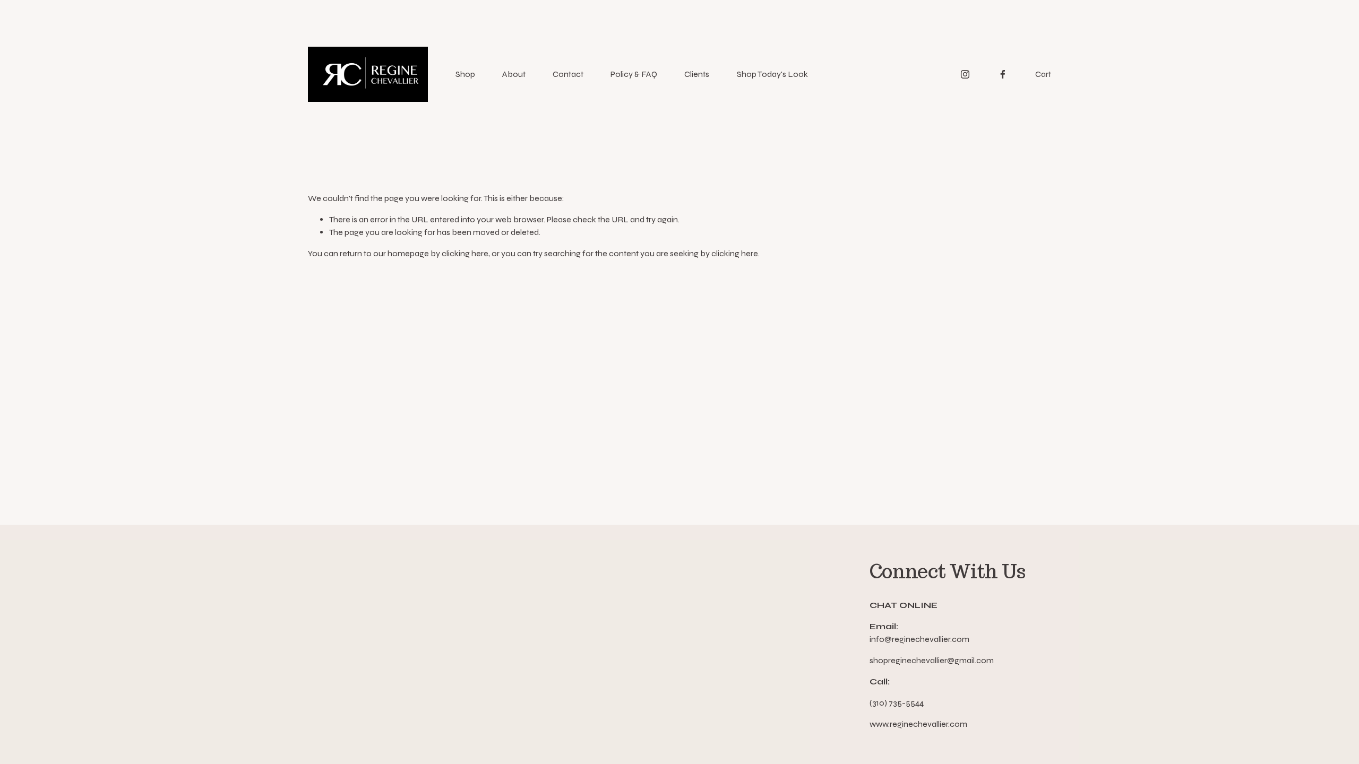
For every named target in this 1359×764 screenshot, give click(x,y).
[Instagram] (965, 74)
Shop (465, 74)
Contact (568, 74)
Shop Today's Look (772, 74)
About (514, 74)
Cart (1043, 74)
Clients (696, 74)
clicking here (465, 253)
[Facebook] (1002, 74)
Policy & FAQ (633, 74)
